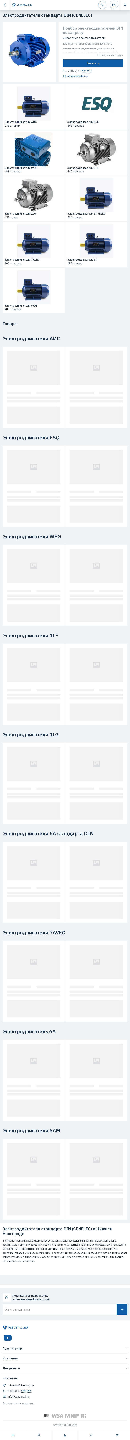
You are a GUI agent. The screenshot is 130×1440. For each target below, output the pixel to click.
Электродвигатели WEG (21, 168)
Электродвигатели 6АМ (21, 305)
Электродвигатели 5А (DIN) (86, 213)
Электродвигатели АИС (21, 122)
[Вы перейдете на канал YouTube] (8, 1338)
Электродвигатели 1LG (20, 213)
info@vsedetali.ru (77, 76)
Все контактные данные (18, 1403)
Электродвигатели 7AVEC (22, 259)
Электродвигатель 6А (82, 259)
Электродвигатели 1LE (83, 168)
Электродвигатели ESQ (83, 122)
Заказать (93, 63)
